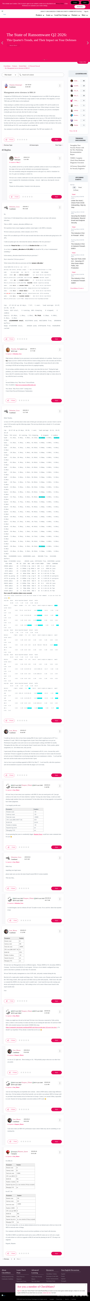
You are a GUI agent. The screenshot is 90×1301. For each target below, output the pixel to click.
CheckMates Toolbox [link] (51, 1274)
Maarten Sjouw (38, 834)
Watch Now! (13, 45)
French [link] (63, 1276)
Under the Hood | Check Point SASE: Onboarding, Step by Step (78, 204)
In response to (14, 162)
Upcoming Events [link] (50, 1281)
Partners (75, 15)
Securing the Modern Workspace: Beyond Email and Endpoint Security (78, 219)
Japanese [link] (63, 1278)
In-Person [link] (75, 190)
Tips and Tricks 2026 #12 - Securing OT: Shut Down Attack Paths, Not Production (78, 263)
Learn (48, 15)
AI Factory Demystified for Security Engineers (77, 167)
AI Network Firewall (34, 66)
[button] (75, 2)
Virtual (73, 194)
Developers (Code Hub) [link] (52, 1276)
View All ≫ (73, 131)
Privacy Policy (60, 3)
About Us (67, 1299)
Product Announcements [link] (52, 1278)
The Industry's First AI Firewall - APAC (77, 234)
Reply (56, 139)
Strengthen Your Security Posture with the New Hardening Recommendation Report (77, 149)
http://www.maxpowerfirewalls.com (26, 385)
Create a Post (82, 62)
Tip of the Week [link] (35, 1281)
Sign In (86, 11)
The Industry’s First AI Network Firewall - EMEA (78, 246)
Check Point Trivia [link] (21, 1281)
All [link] (74, 187)
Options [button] (62, 67)
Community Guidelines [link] (7, 1279)
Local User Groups (60, 15)
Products (39, 15)
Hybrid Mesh (22, 66)
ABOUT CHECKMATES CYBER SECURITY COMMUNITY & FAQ (61, 11)
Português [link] (63, 1281)
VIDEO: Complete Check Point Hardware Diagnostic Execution (77, 160)
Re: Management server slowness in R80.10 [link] (17, 68)
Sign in (19, 1290)
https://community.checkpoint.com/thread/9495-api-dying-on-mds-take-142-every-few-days (31, 1027)
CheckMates (7, 66)
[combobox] (41, 75)
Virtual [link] (80, 187)
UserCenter (73, 1299)
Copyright (52, 1299)
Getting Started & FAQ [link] (7, 1276)
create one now (47, 1293)
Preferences (80, 6)
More (83, 15)
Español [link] (63, 1274)
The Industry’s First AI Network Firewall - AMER (78, 280)
